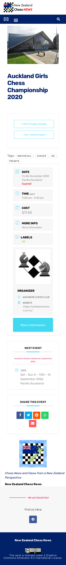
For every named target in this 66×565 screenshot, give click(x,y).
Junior (41, 156)
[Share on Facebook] (20, 415)
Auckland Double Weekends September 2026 (33, 360)
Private (14, 161)
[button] (15, 20)
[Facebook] (33, 519)
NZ (53, 156)
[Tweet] (28, 415)
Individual (24, 156)
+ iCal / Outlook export (33, 134)
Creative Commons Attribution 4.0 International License (33, 557)
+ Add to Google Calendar (34, 124)
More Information (32, 227)
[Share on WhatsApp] (45, 415)
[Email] (32, 423)
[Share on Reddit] (36, 415)
